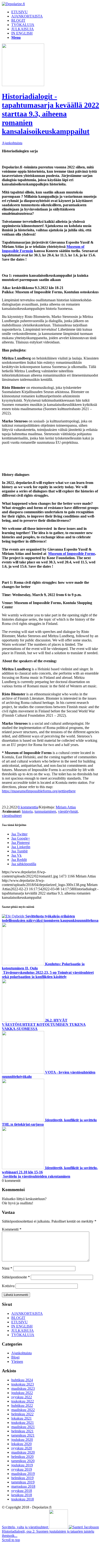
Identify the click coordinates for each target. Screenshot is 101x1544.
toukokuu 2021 (22, 1423)
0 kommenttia (28, 807)
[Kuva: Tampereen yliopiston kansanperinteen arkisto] (23, 85)
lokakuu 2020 (21, 1444)
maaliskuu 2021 (23, 1427)
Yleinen (17, 1362)
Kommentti (11, 1229)
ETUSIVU (19, 1322)
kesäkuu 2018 (21, 1495)
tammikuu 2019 (23, 1482)
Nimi (7, 1268)
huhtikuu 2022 (22, 1406)
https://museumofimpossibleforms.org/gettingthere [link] (39, 791)
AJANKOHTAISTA (27, 1314)
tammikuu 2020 (23, 1461)
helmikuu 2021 (22, 1431)
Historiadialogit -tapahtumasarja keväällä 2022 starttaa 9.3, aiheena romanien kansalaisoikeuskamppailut (50, 114)
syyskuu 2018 (21, 1491)
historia (27, 811)
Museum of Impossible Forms (71, 554)
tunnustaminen (45, 811)
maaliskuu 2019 (23, 1474)
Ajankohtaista (12, 143)
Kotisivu (8, 1286)
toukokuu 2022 (22, 1401)
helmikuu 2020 (22, 1457)
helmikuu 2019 (22, 1478)
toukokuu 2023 (22, 1384)
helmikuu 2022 (22, 1414)
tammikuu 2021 (23, 1435)
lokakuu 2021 (21, 1418)
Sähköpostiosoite (16, 1277)
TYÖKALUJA (22, 1335)
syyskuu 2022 (21, 1397)
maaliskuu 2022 (23, 1410)
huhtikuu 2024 (22, 1380)
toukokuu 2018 (22, 1499)
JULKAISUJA (22, 1331)
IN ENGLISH (22, 1326)
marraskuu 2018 (23, 1486)
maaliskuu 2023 (23, 1388)
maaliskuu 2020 (23, 1452)
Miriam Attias (66, 807)
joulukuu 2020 (22, 1440)
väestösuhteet (12, 816)
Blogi (15, 1357)
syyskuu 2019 (21, 1469)
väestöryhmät (68, 811)
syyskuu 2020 (21, 1448)
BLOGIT (18, 1318)
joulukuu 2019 (22, 1465)
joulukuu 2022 (22, 1393)
